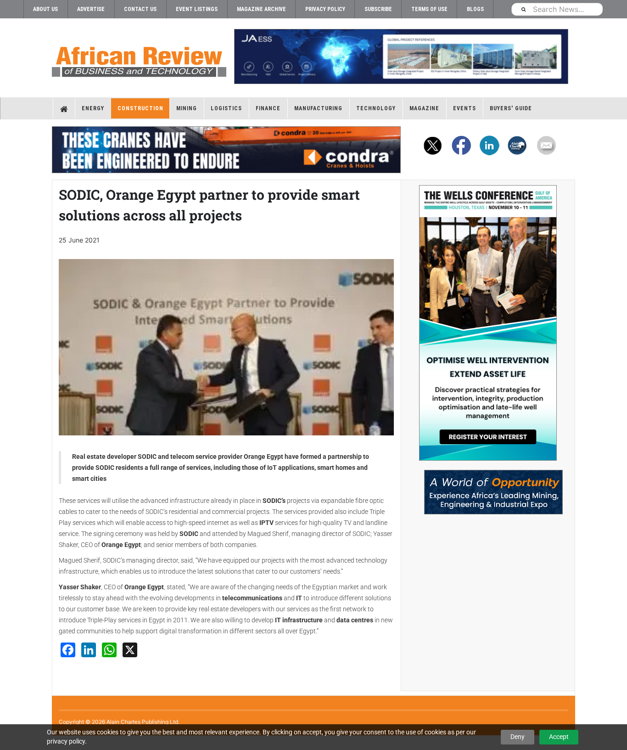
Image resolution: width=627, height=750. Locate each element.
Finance (268, 108)
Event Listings (197, 9)
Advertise (91, 9)
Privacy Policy (325, 9)
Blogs (475, 9)
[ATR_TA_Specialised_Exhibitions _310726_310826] (488, 487)
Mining (186, 108)
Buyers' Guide (511, 108)
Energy (93, 108)
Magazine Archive (261, 9)
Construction (140, 108)
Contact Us (140, 9)
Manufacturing (318, 108)
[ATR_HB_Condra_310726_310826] (226, 150)
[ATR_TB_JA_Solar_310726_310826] (400, 56)
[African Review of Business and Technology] (139, 59)
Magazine (424, 108)
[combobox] (557, 9)
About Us (45, 9)
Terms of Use (429, 9)
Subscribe (378, 9)
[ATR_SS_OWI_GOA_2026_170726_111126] (488, 323)
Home (64, 108)
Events (464, 108)
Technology (376, 108)
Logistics (226, 108)
